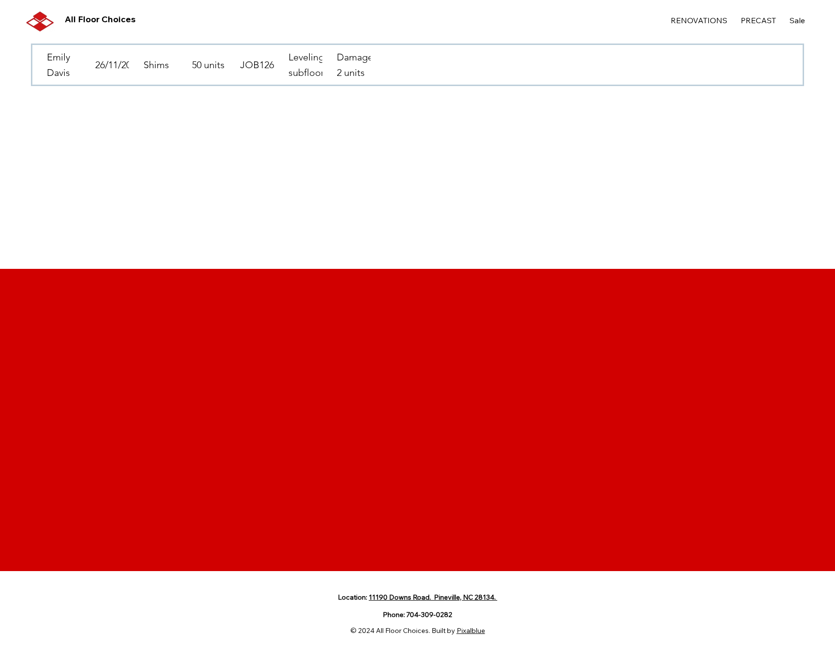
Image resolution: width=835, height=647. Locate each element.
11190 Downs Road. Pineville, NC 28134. (433, 597)
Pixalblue (471, 630)
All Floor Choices (100, 19)
